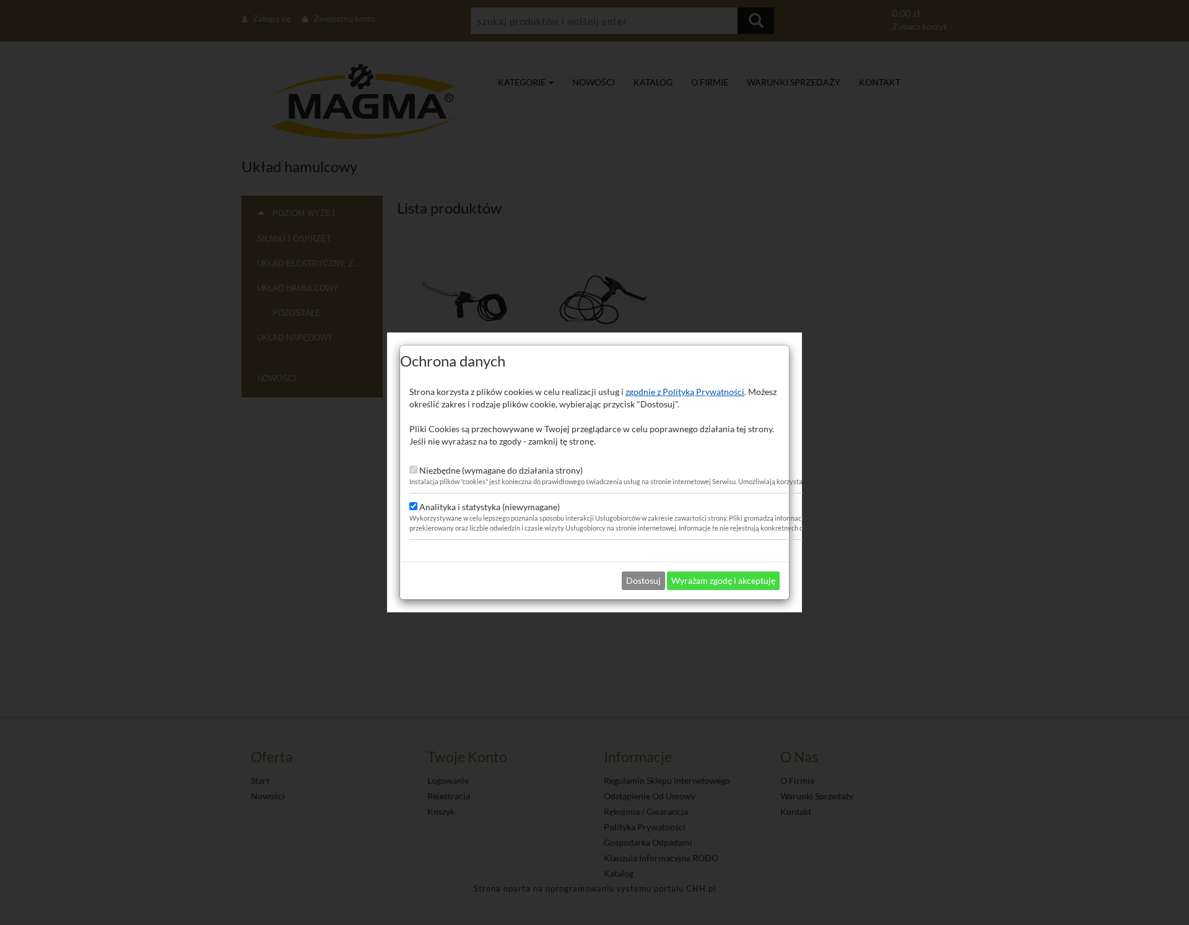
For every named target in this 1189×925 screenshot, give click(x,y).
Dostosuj (643, 580)
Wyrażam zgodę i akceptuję (723, 580)
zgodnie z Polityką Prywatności (684, 391)
